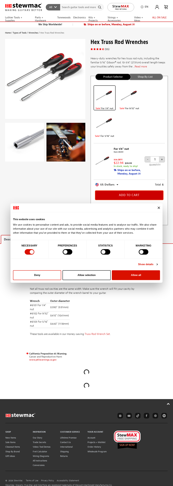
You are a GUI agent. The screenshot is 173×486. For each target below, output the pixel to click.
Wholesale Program (97, 451)
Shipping (64, 451)
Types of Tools (20, 32)
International (66, 446)
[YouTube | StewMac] (128, 416)
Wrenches (33, 32)
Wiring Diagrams (41, 456)
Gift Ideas (10, 456)
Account (91, 437)
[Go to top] (168, 404)
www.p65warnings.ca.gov (43, 359)
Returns (64, 456)
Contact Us (65, 442)
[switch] (67, 252)
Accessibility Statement (68, 480)
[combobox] (75, 7)
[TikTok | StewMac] (137, 416)
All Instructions (40, 460)
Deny (37, 275)
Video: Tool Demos (42, 446)
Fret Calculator (40, 451)
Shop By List (145, 77)
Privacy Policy (47, 480)
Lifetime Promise (68, 437)
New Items (10, 437)
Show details (145, 264)
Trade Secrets (39, 442)
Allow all (136, 275)
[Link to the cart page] (166, 7)
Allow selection (87, 275)
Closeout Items (12, 446)
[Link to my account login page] (157, 7)
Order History (94, 446)
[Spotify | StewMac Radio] (163, 416)
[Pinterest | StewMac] (154, 416)
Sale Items (10, 442)
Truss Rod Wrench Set (97, 334)
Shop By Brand (12, 451)
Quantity (154, 164)
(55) (107, 49)
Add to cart (129, 195)
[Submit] (100, 7)
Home (8, 32)
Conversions (39, 465)
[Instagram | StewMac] (119, 416)
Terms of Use (32, 480)
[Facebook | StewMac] (146, 416)
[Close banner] (159, 208)
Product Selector (113, 77)
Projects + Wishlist (96, 442)
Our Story (37, 437)
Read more (141, 66)
